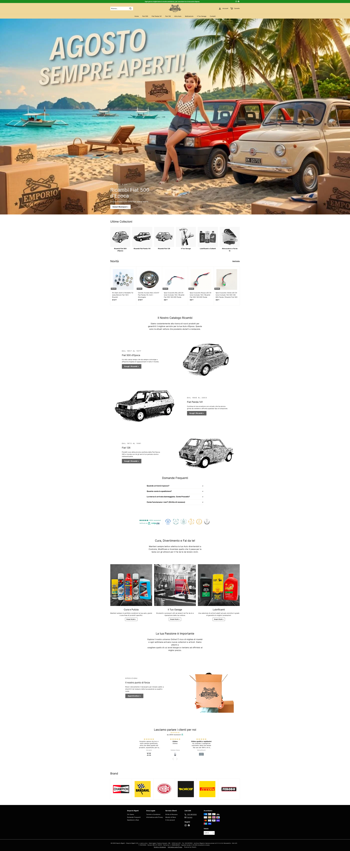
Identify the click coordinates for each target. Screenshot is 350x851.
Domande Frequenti (134, 817)
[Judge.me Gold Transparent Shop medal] (191, 522)
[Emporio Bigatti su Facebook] (189, 825)
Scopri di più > (131, 619)
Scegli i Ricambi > (131, 366)
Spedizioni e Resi (133, 820)
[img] (175, 732)
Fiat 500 (145, 16)
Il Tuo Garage (201, 16)
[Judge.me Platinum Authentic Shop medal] (176, 522)
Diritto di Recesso (171, 814)
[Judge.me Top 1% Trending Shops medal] (199, 522)
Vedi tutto (236, 261)
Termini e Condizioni (153, 814)
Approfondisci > (134, 696)
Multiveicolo (189, 16)
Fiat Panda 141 (157, 16)
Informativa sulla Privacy (154, 817)
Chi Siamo (130, 814)
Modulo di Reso (170, 817)
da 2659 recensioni (174, 735)
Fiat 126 (168, 16)
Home (137, 16)
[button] (173, 759)
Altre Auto (177, 16)
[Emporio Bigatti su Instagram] (185, 825)
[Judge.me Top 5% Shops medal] (207, 522)
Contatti (213, 16)
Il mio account (170, 820)
